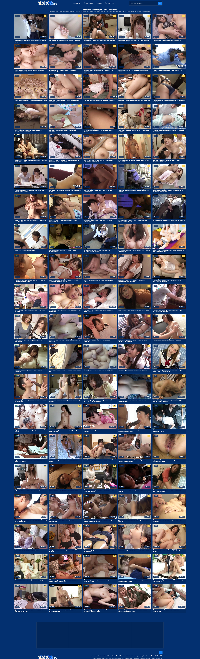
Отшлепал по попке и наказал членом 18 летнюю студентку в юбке (168, 430)
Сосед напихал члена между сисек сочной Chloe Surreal (64, 550)
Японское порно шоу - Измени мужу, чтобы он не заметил (30, 310)
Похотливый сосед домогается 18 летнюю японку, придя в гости (30, 41)
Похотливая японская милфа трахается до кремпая (31, 580)
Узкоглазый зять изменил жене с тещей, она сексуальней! (62, 71)
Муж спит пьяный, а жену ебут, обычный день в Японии (98, 131)
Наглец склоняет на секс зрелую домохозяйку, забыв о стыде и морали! (98, 161)
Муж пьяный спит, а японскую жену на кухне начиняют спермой (167, 460)
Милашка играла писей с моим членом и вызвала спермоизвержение (64, 41)
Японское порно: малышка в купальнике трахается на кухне (169, 101)
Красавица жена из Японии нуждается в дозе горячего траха (63, 251)
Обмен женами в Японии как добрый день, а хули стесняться (30, 340)
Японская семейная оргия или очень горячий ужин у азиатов (100, 41)
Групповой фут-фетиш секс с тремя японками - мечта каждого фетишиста (133, 610)
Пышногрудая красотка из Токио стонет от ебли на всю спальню (30, 221)
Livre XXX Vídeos (120, 655)
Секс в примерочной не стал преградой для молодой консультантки (97, 251)
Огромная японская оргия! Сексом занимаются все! (31, 100)
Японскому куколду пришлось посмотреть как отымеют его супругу (132, 340)
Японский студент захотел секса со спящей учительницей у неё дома (28, 131)
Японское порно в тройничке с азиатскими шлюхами (97, 340)
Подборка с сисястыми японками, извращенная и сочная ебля (64, 101)
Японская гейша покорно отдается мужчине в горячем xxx (98, 221)
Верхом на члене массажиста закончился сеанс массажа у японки (30, 460)
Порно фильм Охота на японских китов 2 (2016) (98, 370)
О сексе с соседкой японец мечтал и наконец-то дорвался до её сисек (168, 191)
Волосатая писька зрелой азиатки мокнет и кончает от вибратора (134, 251)
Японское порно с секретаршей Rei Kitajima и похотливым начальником (132, 280)
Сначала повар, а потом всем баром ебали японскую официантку (166, 161)
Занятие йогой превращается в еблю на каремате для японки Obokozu (168, 251)
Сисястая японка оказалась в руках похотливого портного (168, 520)
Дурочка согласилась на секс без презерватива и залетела (133, 520)
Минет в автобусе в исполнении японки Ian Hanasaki (169, 220)
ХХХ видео (89, 3)
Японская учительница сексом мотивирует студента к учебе (97, 580)
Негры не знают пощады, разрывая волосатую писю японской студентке (98, 520)
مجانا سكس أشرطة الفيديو (143, 655)
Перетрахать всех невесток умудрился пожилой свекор (30, 430)
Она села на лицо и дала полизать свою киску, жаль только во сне (167, 490)
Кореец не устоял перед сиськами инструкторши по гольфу (65, 191)
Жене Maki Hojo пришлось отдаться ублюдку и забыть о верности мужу (167, 400)
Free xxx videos (102, 655)
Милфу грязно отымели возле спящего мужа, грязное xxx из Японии (132, 221)
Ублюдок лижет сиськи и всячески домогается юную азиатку (98, 310)
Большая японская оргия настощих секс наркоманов (61, 520)
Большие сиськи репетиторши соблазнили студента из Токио (62, 610)
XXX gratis (110, 3)
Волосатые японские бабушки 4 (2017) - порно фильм (167, 550)
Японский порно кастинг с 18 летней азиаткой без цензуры (64, 340)
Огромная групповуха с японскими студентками (133, 370)
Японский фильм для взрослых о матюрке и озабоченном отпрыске (167, 280)
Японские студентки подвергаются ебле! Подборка (134, 100)
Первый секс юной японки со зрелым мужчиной (29, 490)
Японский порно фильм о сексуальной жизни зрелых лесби (63, 221)
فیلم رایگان (153, 655)
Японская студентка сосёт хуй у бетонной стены (133, 550)
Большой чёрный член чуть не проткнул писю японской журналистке (132, 430)
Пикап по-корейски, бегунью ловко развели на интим (167, 71)
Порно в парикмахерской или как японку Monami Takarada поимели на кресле (64, 280)
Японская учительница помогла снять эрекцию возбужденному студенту (167, 310)
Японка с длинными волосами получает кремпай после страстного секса (133, 41)
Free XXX (100, 3)
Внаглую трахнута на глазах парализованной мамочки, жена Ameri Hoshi (98, 400)
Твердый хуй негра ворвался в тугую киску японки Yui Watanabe (30, 400)
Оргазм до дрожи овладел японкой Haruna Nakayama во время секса (97, 610)
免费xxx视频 (159, 655)
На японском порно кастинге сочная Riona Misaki (133, 310)
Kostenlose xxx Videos (131, 655)
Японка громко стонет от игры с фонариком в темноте (132, 490)
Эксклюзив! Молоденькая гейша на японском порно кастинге (100, 430)
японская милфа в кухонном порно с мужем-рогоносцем (28, 370)
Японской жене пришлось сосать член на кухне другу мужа (98, 71)
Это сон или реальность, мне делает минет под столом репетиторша (29, 191)
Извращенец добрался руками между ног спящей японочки (168, 131)
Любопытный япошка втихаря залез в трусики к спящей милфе (98, 191)
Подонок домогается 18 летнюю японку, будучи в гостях (99, 280)
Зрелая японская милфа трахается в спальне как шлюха (133, 131)
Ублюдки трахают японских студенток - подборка (99, 100)
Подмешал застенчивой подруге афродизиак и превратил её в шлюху (133, 580)
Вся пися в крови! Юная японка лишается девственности (166, 610)
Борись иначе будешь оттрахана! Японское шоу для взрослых (168, 580)
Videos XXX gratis (111, 655)
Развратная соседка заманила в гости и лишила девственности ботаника (30, 280)
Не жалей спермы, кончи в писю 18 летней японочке (62, 131)
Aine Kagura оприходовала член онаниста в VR (98, 460)
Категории (78, 3)
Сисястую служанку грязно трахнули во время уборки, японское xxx (29, 71)
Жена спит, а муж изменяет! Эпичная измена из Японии (64, 460)
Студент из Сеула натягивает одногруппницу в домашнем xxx (63, 430)
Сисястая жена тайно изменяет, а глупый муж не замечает (133, 191)
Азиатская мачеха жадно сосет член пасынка (63, 490)
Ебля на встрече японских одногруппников (28, 550)
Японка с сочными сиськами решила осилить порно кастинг (65, 400)
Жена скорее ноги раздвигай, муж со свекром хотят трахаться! (65, 310)
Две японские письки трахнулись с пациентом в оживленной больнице (29, 610)
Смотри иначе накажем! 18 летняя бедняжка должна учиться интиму (132, 460)
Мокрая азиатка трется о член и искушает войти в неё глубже (133, 161)
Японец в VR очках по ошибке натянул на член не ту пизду (65, 370)
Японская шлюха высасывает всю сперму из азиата (167, 41)
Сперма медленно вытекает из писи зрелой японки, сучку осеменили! (31, 520)
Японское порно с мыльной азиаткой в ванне (167, 340)
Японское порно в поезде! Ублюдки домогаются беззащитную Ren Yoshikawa (64, 161)
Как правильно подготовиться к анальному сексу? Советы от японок (99, 490)
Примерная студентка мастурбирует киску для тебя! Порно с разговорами (167, 370)
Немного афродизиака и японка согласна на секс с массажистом (99, 550)
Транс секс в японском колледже (25, 250)
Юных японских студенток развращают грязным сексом (133, 71)
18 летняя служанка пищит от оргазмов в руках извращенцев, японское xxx (64, 580)
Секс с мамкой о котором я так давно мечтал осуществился (132, 400)
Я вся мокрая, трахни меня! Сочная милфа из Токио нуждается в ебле (31, 161)
